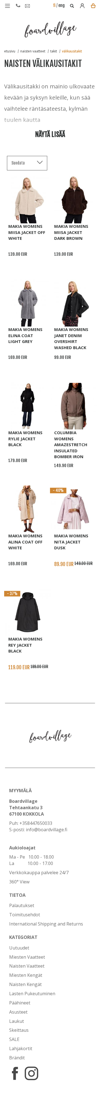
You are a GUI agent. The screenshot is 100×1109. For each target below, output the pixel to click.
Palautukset (21, 905)
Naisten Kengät (25, 984)
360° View (19, 882)
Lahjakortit (20, 1048)
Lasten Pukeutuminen (32, 993)
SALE (14, 1039)
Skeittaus (19, 1030)
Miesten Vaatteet (27, 957)
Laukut (16, 1021)
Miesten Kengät (25, 975)
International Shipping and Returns (46, 924)
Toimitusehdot (24, 915)
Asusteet (18, 1012)
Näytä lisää (50, 134)
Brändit (17, 1058)
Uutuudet (19, 948)
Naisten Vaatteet (26, 966)
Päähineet (19, 1003)
